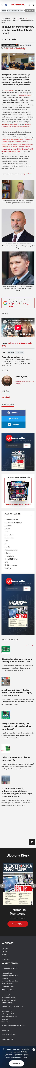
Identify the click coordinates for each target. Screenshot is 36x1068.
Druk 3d (7, 547)
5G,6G (4, 10)
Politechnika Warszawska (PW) (15, 49)
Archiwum (5, 957)
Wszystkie (29, 10)
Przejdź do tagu (29, 645)
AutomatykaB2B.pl (8, 1014)
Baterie (11, 352)
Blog (15, 18)
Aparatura (8, 526)
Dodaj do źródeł (9, 45)
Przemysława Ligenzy (24, 95)
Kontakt (4, 951)
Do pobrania (5, 959)
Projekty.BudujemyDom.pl (10, 976)
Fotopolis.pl (5, 1030)
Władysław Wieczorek (9, 124)
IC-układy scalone (10, 565)
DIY (5, 544)
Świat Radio (5, 1022)
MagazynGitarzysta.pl (9, 997)
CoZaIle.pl (5, 978)
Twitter (15, 418)
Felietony (23, 18)
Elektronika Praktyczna (9, 1016)
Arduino (7, 529)
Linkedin (15, 424)
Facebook (15, 413)
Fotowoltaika (9, 556)
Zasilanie (20, 352)
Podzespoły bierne (11, 520)
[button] (2, 885)
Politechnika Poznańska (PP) (12, 146)
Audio (6, 532)
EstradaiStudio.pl (7, 1003)
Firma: (17, 344)
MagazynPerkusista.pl (9, 1000)
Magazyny (5, 954)
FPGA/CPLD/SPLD (11, 559)
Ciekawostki (8, 538)
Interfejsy (8, 568)
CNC (6, 541)
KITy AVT (5, 949)
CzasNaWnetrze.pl (8, 986)
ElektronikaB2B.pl (7, 1011)
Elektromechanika (11, 550)
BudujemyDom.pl (7, 973)
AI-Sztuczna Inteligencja (16, 10)
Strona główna (6, 18)
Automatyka (8, 535)
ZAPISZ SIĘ (17, 1063)
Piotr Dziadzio (8, 90)
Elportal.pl (5, 1019)
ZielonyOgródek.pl (7, 983)
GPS (6, 562)
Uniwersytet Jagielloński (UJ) (23, 144)
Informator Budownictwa (10, 981)
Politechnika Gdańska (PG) (11, 151)
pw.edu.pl (27, 174)
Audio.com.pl (6, 995)
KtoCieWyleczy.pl (7, 1039)
